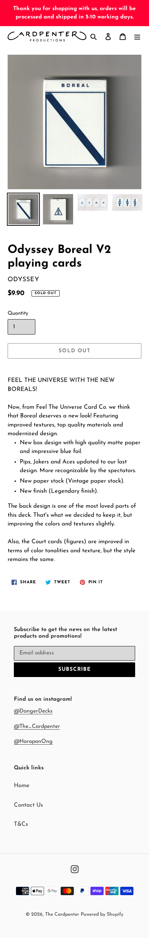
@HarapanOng (33, 741)
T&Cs (21, 824)
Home (21, 786)
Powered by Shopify (102, 914)
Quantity (18, 313)
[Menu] (137, 37)
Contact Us (28, 805)
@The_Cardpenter (37, 726)
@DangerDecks (33, 711)
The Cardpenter (62, 914)
